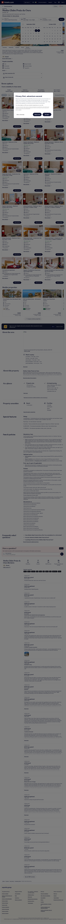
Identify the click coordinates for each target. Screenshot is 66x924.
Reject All (37, 114)
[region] (33, 105)
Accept (47, 114)
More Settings (20, 114)
